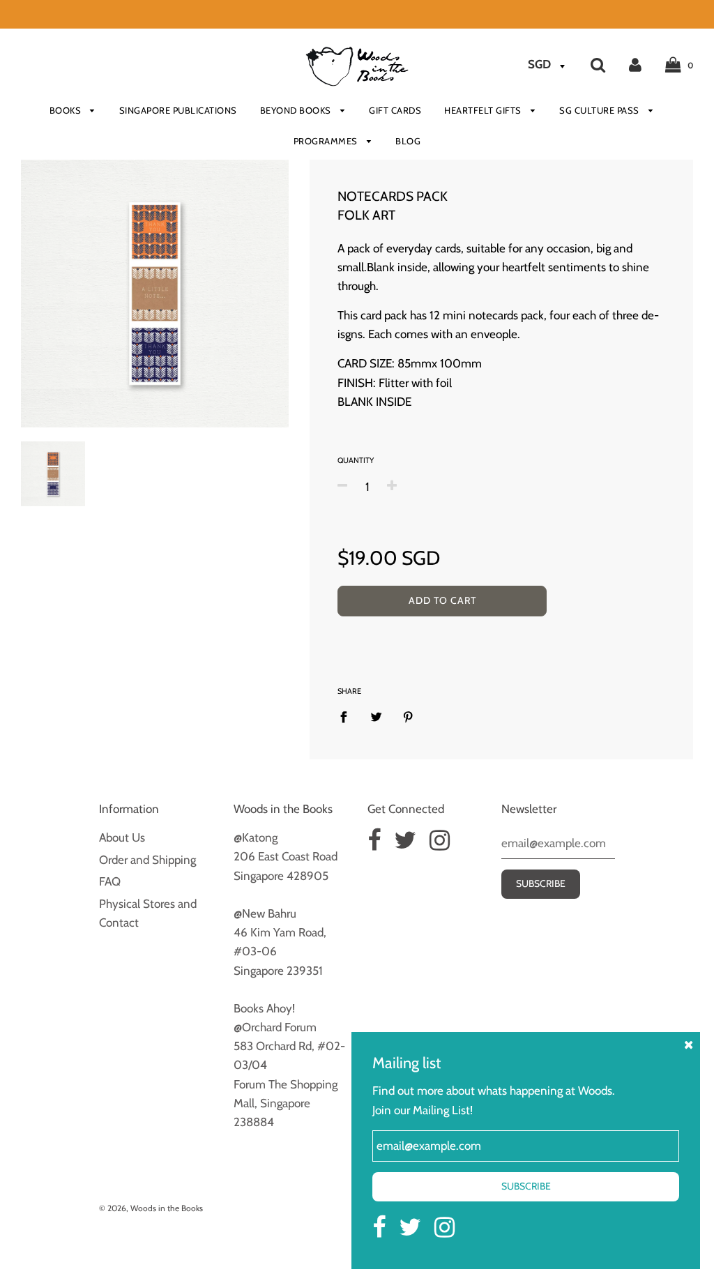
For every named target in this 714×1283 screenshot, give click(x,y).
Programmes (327, 140)
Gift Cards (395, 110)
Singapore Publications (178, 110)
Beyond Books (297, 110)
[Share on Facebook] (347, 716)
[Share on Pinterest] (408, 716)
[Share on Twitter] (376, 716)
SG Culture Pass (600, 110)
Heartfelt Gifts (484, 110)
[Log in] (635, 64)
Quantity (355, 460)
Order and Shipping (147, 860)
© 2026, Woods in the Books (151, 1208)
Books (67, 110)
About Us (122, 837)
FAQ (110, 881)
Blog (407, 140)
